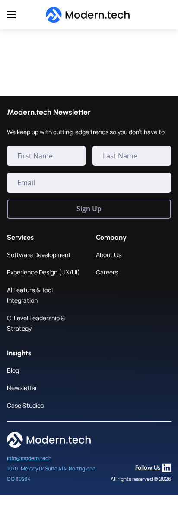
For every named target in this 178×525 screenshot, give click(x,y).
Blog (13, 370)
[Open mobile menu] (11, 14)
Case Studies (25, 405)
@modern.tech (33, 458)
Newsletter (22, 387)
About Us (108, 255)
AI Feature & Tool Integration (30, 295)
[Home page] (89, 15)
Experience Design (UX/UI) (43, 272)
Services (20, 237)
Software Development (39, 255)
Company (111, 237)
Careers (107, 272)
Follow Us (147, 467)
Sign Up (89, 208)
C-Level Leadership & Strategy (36, 323)
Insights (19, 353)
